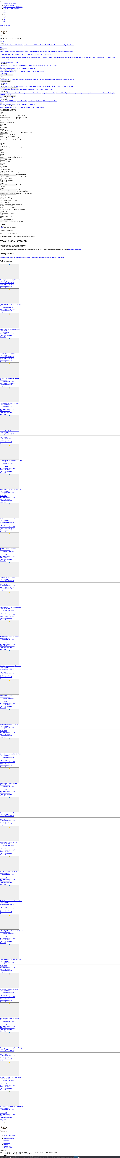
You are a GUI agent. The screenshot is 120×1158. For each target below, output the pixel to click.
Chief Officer (7, 257)
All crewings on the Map (50, 65)
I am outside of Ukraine (8, 178)
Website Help (40, 71)
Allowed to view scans (8, 213)
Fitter (55, 257)
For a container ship (61, 57)
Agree (75, 1157)
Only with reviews (7, 202)
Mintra (17, 54)
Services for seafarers (9, 1135)
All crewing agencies (6, 62)
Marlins (13, 54)
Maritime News (15, 71)
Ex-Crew (4, 211)
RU (5, 13)
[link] (10, 38)
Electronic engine (6, 169)
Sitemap (6, 1144)
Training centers (4, 68)
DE (4, 17)
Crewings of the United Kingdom (21, 65)
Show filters (3, 146)
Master (2, 257)
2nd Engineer (32, 257)
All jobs (2, 41)
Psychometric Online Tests (26, 54)
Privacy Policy (8, 1147)
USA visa (4, 195)
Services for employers (10, 1137)
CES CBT (8, 54)
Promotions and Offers (30, 71)
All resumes (3, 48)
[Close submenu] (0, 40)
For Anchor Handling (107, 57)
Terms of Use (7, 1146)
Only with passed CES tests (9, 200)
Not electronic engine (8, 171)
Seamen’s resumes (9, 5)
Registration (3, 25)
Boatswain (51, 257)
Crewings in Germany (37, 65)
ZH (4, 21)
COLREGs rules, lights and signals (43, 54)
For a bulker (33, 57)
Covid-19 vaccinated (7, 180)
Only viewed (5, 215)
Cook (58, 257)
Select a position (19, 246)
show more (3, 143)
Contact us (32, 68)
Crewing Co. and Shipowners (12, 8)
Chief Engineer (24, 257)
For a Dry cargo (41, 57)
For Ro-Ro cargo (72, 57)
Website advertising (9, 1138)
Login (8, 25)
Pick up (2, 144)
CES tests (2, 54)
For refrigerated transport (83, 57)
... (4, 10)
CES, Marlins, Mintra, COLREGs (13, 7)
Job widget (7, 1143)
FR (4, 19)
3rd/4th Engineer (40, 257)
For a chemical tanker (15, 57)
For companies (11, 109)
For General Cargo (51, 57)
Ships (10, 68)
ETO (46, 257)
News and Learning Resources (20, 68)
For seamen (3, 109)
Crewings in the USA (6, 65)
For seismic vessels (95, 57)
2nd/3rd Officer (15, 257)
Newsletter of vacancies (74, 249)
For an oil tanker (4, 57)
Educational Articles (5, 71)
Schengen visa (6, 197)
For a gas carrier (25, 57)
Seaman (62, 257)
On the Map (15, 62)
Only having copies (7, 219)
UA (5, 16)
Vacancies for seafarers (10, 3)
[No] (79, 1157)
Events (22, 71)
